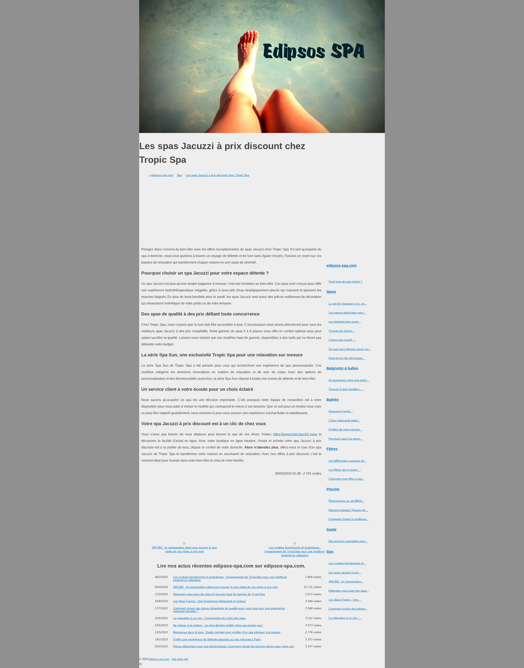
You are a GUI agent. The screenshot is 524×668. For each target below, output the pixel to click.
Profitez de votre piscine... (345, 429)
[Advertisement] (231, 209)
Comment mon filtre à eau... (347, 478)
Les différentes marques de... (348, 460)
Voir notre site (180, 659)
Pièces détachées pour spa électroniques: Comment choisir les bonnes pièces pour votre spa (233, 646)
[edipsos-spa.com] (262, 66)
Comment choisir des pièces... (348, 608)
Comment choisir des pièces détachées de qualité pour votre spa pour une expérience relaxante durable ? (229, 610)
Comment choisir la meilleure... (349, 519)
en (140, 663)
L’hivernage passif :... (342, 339)
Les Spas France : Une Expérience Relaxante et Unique (209, 601)
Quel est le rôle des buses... (347, 358)
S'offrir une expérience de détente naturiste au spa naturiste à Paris (217, 639)
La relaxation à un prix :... (345, 618)
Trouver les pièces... (342, 330)
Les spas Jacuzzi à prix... (345, 572)
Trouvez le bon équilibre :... (346, 389)
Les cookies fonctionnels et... (347, 563)
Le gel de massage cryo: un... (348, 303)
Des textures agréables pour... (348, 541)
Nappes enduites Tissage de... (348, 510)
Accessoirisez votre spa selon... (349, 380)
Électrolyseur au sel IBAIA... (346, 500)
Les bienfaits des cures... (345, 321)
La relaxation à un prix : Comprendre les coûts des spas (209, 618)
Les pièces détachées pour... (347, 312)
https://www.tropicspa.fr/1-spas (295, 434)
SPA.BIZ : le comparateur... (346, 581)
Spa (179, 175)
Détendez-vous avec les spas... (349, 590)
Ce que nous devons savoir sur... (350, 349)
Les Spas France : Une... (345, 599)
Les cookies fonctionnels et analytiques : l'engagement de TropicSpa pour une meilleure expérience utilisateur (294, 551)
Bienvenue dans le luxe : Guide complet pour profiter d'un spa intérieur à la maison (226, 632)
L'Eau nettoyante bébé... (344, 420)
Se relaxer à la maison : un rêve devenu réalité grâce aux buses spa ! (218, 625)
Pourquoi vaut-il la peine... (345, 438)
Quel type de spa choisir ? (345, 281)
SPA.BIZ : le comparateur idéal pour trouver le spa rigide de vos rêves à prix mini (184, 549)
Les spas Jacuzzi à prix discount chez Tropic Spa (217, 175)
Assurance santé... (341, 411)
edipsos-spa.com (162, 175)
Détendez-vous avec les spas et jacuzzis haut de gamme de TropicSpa (219, 594)
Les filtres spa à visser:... (345, 469)
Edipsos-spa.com (159, 659)
